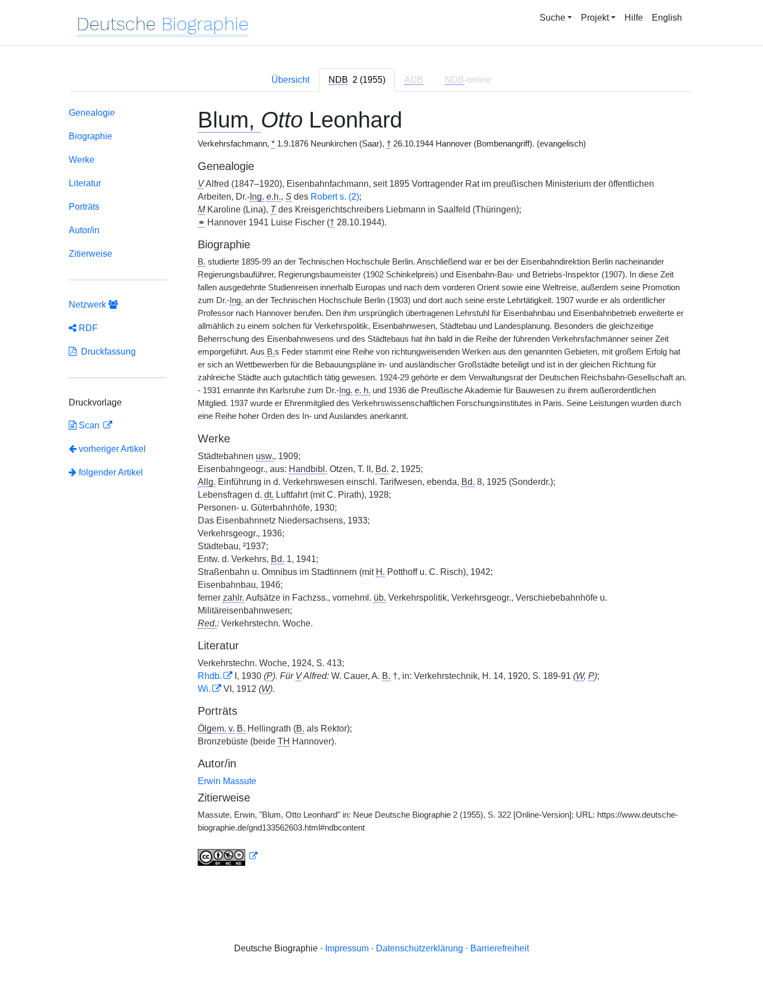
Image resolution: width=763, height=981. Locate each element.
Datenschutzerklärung (419, 948)
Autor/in (84, 230)
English (667, 17)
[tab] (357, 80)
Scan (89, 425)
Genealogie (92, 112)
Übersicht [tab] (290, 79)
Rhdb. (210, 676)
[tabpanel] (381, 488)
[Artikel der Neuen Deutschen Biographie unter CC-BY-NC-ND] (228, 856)
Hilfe (633, 17)
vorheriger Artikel (112, 449)
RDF (87, 328)
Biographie (90, 136)
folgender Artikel (110, 472)
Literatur (85, 183)
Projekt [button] (595, 17)
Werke (81, 159)
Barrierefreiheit (499, 948)
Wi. (204, 689)
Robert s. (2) (335, 196)
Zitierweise (90, 253)
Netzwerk (88, 304)
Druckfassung (106, 351)
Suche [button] (552, 17)
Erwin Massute (227, 781)
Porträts (84, 206)
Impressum (347, 948)
